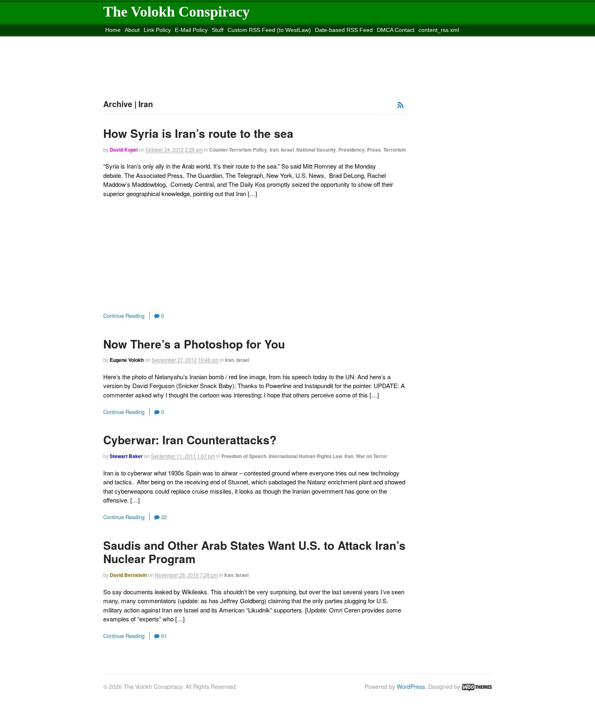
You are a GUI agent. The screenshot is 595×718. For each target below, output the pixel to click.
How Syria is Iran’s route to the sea (198, 133)
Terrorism (394, 149)
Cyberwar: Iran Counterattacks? (189, 439)
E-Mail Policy (191, 30)
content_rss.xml (439, 30)
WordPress (411, 686)
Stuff (217, 30)
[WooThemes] (477, 686)
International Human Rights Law (305, 456)
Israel (287, 149)
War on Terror (371, 456)
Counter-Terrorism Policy (238, 149)
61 (163, 636)
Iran (274, 149)
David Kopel (124, 149)
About (132, 30)
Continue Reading (123, 315)
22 (163, 517)
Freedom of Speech (243, 456)
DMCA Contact (395, 30)
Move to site (222, 40)
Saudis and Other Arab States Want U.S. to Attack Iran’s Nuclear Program (254, 552)
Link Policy (157, 30)
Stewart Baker (126, 456)
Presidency (351, 149)
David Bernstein (128, 575)
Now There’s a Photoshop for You (194, 344)
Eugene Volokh (127, 359)
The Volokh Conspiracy (176, 12)
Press (374, 149)
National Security (316, 149)
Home (113, 30)
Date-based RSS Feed (344, 30)
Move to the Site (148, 40)
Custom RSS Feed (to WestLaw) (269, 30)
